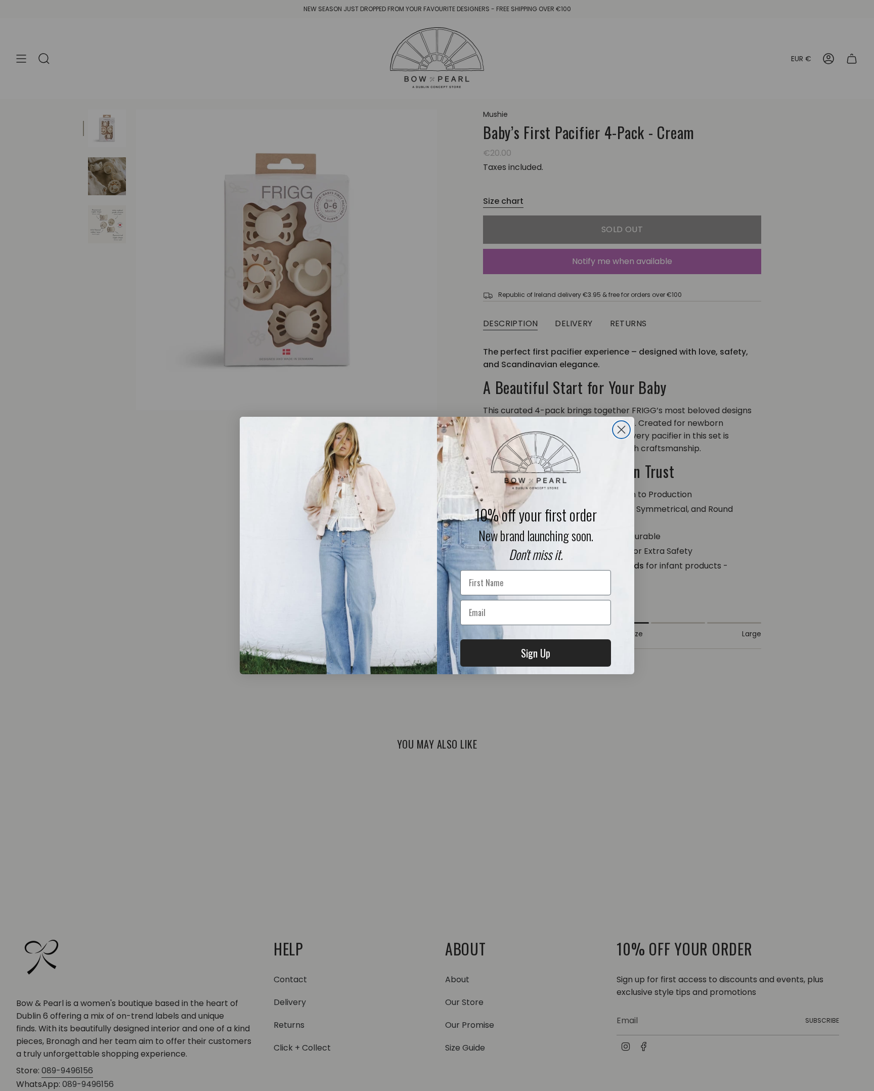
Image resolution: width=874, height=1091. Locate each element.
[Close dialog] (621, 430)
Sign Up (535, 653)
